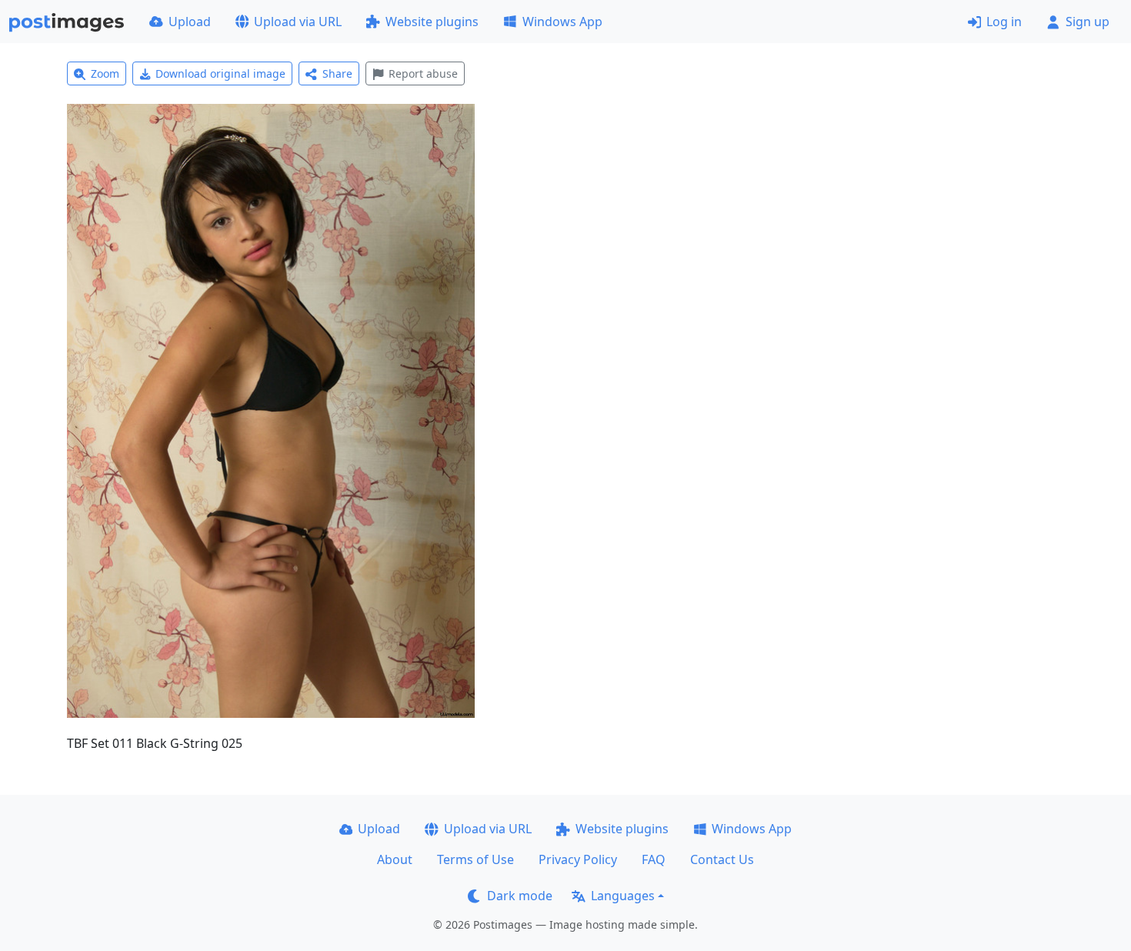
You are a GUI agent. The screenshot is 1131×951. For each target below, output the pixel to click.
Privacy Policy (578, 859)
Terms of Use (475, 859)
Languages (623, 895)
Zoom (105, 73)
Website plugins (432, 21)
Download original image (220, 73)
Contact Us (722, 859)
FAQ (654, 859)
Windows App (562, 21)
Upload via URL (298, 21)
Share (337, 73)
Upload (189, 21)
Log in (1004, 21)
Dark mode (519, 895)
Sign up (1087, 21)
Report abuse (423, 73)
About (394, 859)
